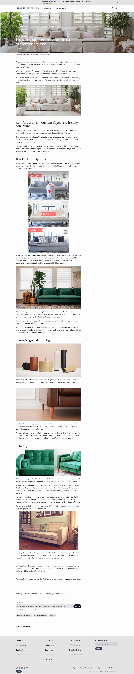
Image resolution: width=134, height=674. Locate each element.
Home (17, 54)
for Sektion (60, 8)
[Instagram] (19, 668)
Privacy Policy (74, 640)
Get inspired (23, 54)
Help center (49, 645)
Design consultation (24, 655)
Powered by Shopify (94, 671)
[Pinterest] (24, 668)
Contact (115, 668)
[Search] (112, 8)
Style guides (21, 645)
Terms (77, 668)
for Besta (47, 8)
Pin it (53, 615)
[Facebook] (22, 668)
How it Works (109, 668)
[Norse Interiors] (28, 8)
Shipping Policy (75, 650)
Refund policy (71, 668)
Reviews (48, 660)
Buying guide (50, 650)
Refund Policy (74, 645)
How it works (50, 655)
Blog (86, 668)
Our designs (20, 640)
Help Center (91, 668)
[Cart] (116, 8)
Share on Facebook (25, 615)
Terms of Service (75, 655)
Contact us (49, 640)
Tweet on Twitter (41, 615)
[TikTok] (17, 668)
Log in (116, 2)
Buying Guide (100, 668)
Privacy (82, 668)
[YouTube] (27, 668)
